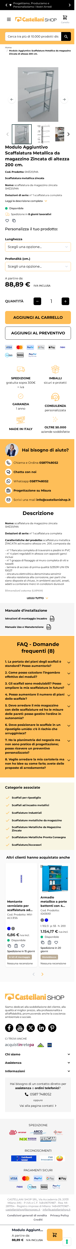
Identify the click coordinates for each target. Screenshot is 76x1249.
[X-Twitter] (31, 1028)
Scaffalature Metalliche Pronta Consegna (39, 837)
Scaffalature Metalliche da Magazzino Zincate (36, 829)
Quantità (14, 301)
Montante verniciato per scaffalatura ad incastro (18, 906)
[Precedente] (12, 99)
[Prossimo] (64, 99)
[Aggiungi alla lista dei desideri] (7, 220)
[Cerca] (66, 36)
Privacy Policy (59, 1215)
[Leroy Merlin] (40, 1045)
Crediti (38, 1219)
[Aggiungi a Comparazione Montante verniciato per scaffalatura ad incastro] (9, 946)
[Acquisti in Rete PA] (19, 1045)
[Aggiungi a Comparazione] (14, 220)
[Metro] (50, 1045)
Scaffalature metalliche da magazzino (37, 820)
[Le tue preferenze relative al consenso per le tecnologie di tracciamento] (67, 1242)
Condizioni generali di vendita (27, 1215)
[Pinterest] (52, 1028)
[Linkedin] (41, 1028)
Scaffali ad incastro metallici (30, 805)
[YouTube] (20, 1028)
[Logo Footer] (38, 997)
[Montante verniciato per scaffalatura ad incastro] (21, 879)
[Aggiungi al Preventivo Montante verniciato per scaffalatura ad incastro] (16, 946)
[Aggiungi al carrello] (54, 1235)
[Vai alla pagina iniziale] (36, 19)
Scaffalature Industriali (27, 812)
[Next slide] (69, 5)
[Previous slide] (33, 974)
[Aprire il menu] (10, 19)
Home (8, 47)
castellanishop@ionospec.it (23, 1209)
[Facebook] (9, 1028)
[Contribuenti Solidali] (23, 1158)
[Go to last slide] (6, 5)
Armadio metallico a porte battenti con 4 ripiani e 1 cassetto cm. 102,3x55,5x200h (55, 901)
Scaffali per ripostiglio (26, 797)
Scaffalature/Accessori (27, 844)
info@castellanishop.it (57, 1209)
